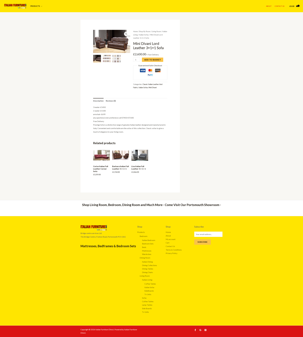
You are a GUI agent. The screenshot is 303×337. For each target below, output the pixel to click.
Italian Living (147, 280)
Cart (167, 243)
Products (35, 6)
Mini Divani (153, 87)
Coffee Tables (150, 284)
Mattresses (146, 251)
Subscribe (202, 242)
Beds (144, 247)
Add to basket (152, 60)
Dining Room (145, 258)
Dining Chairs (147, 272)
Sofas (144, 298)
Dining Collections (149, 265)
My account (170, 239)
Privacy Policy (171, 253)
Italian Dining (147, 262)
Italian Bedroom (148, 240)
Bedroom (143, 236)
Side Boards (147, 308)
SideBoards (149, 291)
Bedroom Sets (148, 243)
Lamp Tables (147, 305)
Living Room (156, 31)
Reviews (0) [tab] (111, 101)
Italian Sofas (144, 35)
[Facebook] (195, 330)
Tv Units (147, 294)
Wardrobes (146, 254)
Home (135, 31)
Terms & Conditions (174, 250)
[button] (126, 34)
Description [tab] (98, 101)
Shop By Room (144, 31)
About (269, 6)
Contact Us (279, 6)
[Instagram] (205, 330)
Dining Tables (147, 269)
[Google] (200, 330)
